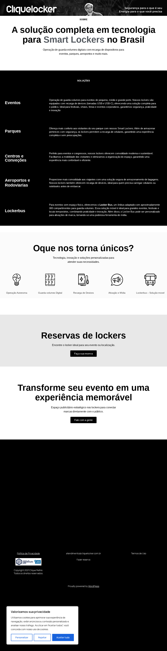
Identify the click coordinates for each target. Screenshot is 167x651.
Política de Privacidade (28, 553)
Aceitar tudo (62, 637)
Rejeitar (42, 637)
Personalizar (21, 637)
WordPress (93, 586)
